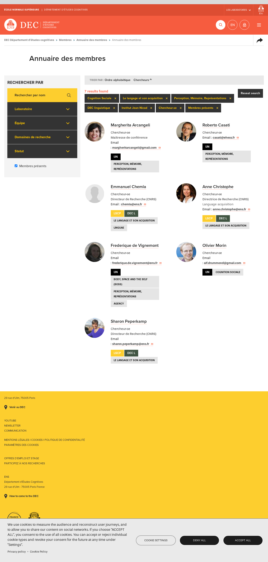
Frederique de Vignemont (134, 245)
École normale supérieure (21, 9)
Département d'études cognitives (66, 9)
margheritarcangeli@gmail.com (134, 148)
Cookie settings (156, 540)
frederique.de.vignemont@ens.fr (134, 263)
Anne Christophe (217, 186)
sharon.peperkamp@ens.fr (130, 344)
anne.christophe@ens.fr (229, 209)
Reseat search (250, 93)
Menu (259, 25)
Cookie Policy (39, 551)
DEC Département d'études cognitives (32, 25)
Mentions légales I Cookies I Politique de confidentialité (44, 440)
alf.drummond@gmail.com (222, 263)
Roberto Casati (216, 125)
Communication (15, 430)
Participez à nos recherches (24, 463)
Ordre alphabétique (117, 80)
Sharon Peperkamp (129, 321)
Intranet (244, 25)
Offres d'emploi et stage (21, 458)
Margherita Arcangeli (130, 125)
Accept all (243, 540)
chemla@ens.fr (131, 204)
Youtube (10, 420)
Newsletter (12, 425)
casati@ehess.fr (224, 137)
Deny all (199, 540)
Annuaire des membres (91, 40)
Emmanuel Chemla (128, 186)
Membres (65, 40)
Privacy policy (17, 551)
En (233, 25)
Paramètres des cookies (21, 445)
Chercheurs (143, 80)
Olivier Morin (214, 245)
